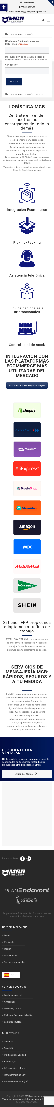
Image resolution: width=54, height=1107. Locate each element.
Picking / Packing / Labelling (18, 1015)
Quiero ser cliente (24, 774)
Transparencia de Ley (14, 1075)
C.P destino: (11, 64)
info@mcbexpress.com (36, 12)
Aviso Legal (10, 1061)
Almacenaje (10, 1002)
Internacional (10, 955)
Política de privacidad (15, 1055)
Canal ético (9, 1048)
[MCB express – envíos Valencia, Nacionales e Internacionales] (13, 19)
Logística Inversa (12, 1022)
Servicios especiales (14, 962)
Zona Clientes (28, 2)
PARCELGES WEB (28, 7)
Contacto (8, 1041)
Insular (7, 948)
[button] (3, 7)
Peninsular (9, 942)
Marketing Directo (13, 1008)
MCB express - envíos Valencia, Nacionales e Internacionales (25, 1097)
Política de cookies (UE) (16, 1081)
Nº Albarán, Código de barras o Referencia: (22, 42)
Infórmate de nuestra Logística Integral (27, 385)
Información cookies (14, 1068)
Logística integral (12, 995)
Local (7, 935)
